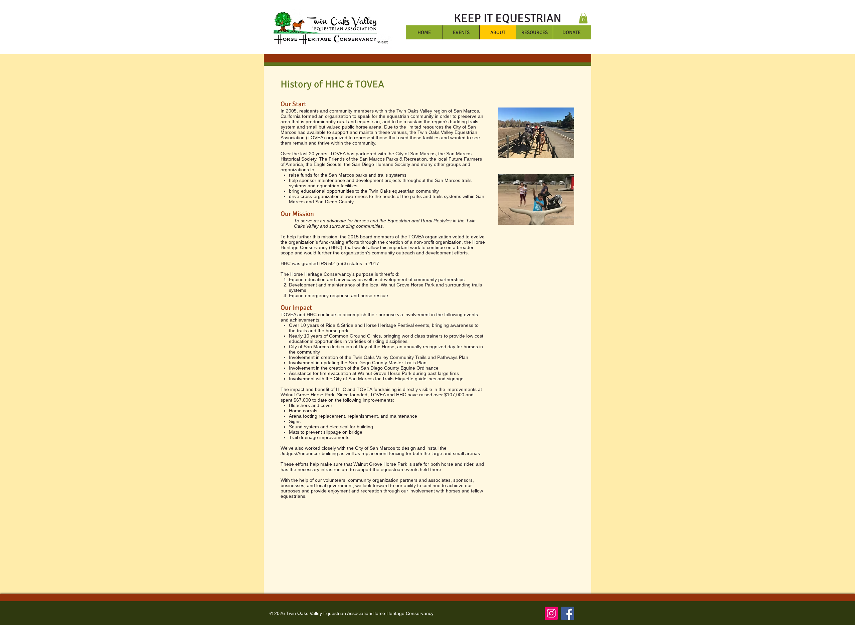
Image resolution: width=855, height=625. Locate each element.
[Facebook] (567, 613)
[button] (583, 18)
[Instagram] (551, 613)
